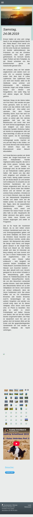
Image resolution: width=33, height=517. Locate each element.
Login (29, 505)
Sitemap (15, 505)
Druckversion (7, 505)
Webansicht (27, 507)
